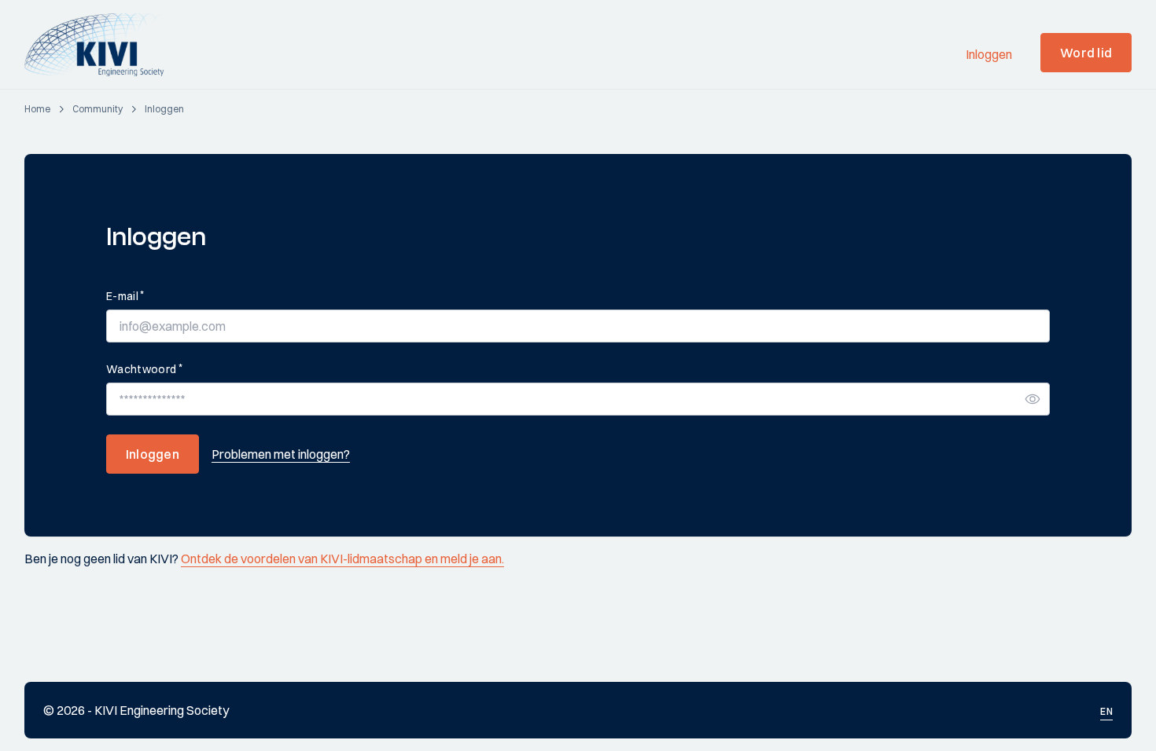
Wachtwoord (144, 368)
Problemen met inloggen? (281, 454)
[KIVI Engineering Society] (101, 44)
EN (1106, 711)
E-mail (125, 295)
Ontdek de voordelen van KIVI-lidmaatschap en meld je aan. (342, 558)
